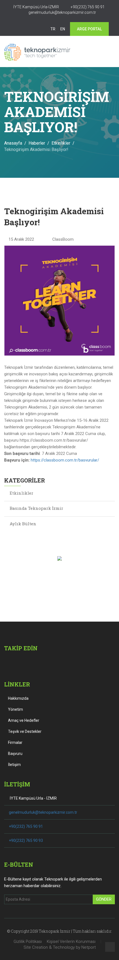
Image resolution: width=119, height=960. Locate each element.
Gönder (104, 899)
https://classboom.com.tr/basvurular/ (65, 460)
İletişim (14, 764)
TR (52, 29)
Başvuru (14, 753)
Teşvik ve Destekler (24, 731)
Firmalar (14, 742)
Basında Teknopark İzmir (36, 508)
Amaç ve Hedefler (23, 720)
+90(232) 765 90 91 (26, 826)
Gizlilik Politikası (28, 941)
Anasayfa (13, 143)
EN (62, 29)
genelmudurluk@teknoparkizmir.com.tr (43, 812)
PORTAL (89, 29)
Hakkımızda (18, 698)
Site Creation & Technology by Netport (60, 947)
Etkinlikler (60, 143)
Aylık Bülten (23, 523)
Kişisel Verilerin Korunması (71, 941)
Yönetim (15, 709)
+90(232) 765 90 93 (26, 840)
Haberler (37, 143)
